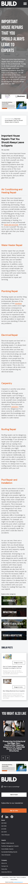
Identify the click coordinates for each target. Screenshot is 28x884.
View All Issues (5, 835)
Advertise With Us (6, 872)
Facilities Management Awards (10, 846)
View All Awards (5, 855)
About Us (4, 863)
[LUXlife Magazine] (7, 96)
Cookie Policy (5, 877)
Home (6, 119)
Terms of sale (12, 877)
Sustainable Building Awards (9, 852)
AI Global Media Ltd (18, 882)
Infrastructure (10, 612)
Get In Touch (14, 794)
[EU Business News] (20, 96)
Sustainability (9, 600)
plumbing (18, 303)
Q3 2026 (3, 823)
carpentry (15, 407)
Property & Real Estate (13, 624)
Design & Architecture (12, 635)
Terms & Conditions (21, 877)
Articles (11, 119)
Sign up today (14, 810)
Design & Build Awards (7, 843)
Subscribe (4, 869)
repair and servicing (11, 225)
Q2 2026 (3, 826)
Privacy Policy (14, 879)
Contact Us (4, 866)
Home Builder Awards (7, 849)
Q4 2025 (4, 832)
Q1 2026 (3, 829)
